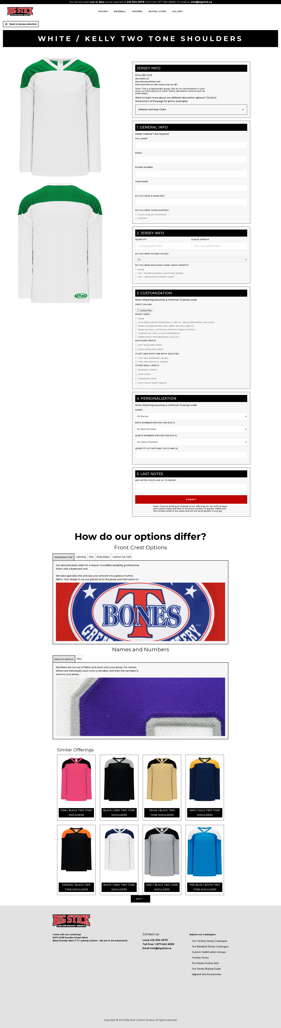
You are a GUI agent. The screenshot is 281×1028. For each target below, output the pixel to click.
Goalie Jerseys (200, 239)
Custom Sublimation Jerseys (209, 952)
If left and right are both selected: (157, 354)
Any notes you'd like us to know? (155, 480)
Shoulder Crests (145, 340)
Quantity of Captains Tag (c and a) (156, 448)
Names (139, 410)
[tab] (63, 557)
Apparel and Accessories (206, 974)
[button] (191, 109)
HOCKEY (103, 11)
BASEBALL (120, 11)
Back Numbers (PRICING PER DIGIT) (155, 423)
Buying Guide (157, 11)
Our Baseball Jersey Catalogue (210, 946)
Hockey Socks (200, 957)
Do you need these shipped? (152, 210)
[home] (20, 11)
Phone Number (144, 167)
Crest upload (143, 304)
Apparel (137, 11)
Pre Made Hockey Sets (205, 963)
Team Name (141, 181)
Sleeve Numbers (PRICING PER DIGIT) (156, 435)
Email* (138, 153)
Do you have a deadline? (150, 196)
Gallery (177, 11)
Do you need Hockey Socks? (152, 254)
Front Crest (142, 314)
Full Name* (141, 139)
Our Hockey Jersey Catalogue (209, 941)
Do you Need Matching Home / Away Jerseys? (162, 265)
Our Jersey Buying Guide (206, 968)
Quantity (141, 239)
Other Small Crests (147, 365)
